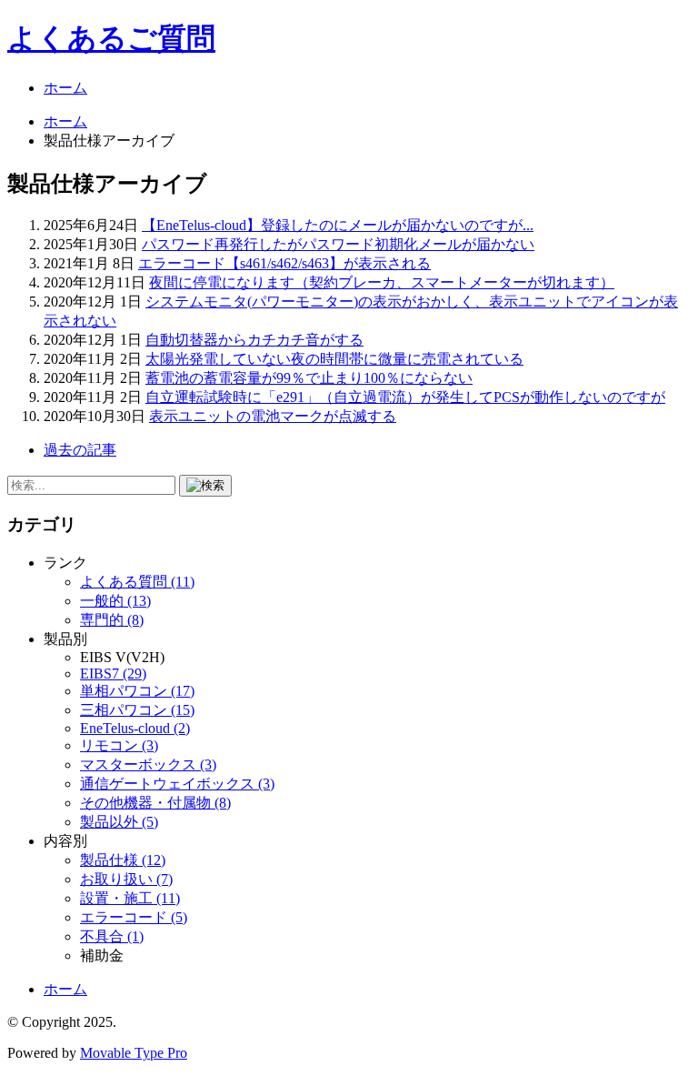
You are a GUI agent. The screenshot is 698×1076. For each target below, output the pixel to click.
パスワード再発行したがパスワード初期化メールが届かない (338, 244)
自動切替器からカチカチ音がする (254, 339)
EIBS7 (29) (113, 673)
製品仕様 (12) (122, 860)
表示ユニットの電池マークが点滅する (272, 416)
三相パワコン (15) (137, 710)
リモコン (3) (119, 745)
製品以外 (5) (119, 822)
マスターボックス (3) (148, 764)
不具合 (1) (112, 936)
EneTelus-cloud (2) (135, 728)
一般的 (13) (115, 600)
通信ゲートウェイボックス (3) (177, 783)
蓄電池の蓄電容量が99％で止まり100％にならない (309, 378)
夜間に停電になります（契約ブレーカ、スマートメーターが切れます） (381, 282)
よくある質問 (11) (137, 581)
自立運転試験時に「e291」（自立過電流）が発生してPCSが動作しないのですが (405, 397)
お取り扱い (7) (126, 879)
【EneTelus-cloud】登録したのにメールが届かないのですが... (337, 225)
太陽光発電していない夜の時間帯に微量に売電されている (334, 359)
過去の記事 (80, 450)
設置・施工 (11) (130, 898)
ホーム (65, 88)
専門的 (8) (112, 620)
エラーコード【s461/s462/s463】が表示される (284, 263)
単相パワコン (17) (137, 691)
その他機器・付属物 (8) (155, 802)
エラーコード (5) (133, 917)
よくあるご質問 (111, 38)
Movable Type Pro (133, 1053)
